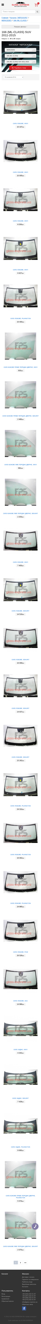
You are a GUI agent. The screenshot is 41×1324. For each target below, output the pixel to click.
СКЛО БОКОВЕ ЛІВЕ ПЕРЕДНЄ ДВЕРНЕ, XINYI (20, 464)
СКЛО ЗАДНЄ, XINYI (20, 1049)
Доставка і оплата (28, 1277)
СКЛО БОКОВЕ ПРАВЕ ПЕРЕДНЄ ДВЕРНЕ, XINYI (20, 367)
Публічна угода (27, 1282)
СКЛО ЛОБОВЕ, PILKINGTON (20, 318)
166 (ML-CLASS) (20, 21)
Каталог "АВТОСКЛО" (19, 18)
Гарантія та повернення (30, 1279)
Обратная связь (27, 1304)
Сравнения (5, 1299)
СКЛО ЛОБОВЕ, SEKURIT (20, 611)
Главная (5, 18)
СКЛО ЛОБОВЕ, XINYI (20, 123)
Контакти (25, 1286)
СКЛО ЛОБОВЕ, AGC (20, 1001)
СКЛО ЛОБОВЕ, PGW (20, 952)
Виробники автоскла (29, 1284)
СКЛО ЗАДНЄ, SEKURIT (20, 1098)
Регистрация (6, 1296)
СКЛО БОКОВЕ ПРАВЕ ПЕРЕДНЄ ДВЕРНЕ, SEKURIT (20, 416)
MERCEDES (6, 21)
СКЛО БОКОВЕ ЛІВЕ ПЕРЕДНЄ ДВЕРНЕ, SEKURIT (20, 513)
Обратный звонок (8, 1301)
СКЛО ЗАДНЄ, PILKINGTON (20, 1147)
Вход (3, 1294)
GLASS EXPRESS (27, 1320)
